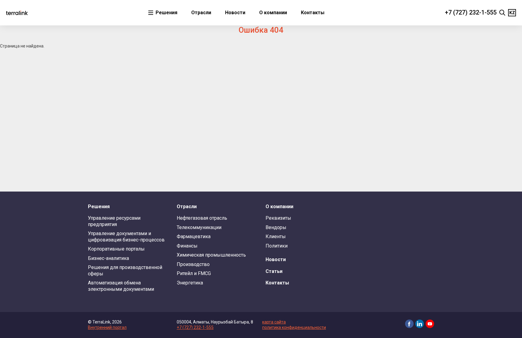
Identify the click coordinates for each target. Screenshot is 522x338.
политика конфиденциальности (294, 327)
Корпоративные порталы (116, 249)
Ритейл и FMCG (194, 273)
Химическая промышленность (211, 255)
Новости (235, 12)
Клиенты (276, 236)
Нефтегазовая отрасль (202, 218)
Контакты (312, 12)
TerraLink (17, 13)
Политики (277, 246)
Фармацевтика (194, 236)
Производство (193, 264)
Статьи (274, 271)
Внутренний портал (107, 327)
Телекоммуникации (199, 227)
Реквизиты (278, 218)
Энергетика (190, 283)
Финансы (187, 246)
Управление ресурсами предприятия (114, 221)
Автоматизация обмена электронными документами (121, 286)
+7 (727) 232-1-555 (471, 12)
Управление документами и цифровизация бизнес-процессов (126, 236)
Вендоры (276, 227)
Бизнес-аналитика (108, 258)
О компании (273, 12)
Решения (165, 12)
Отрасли (201, 12)
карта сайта (274, 322)
